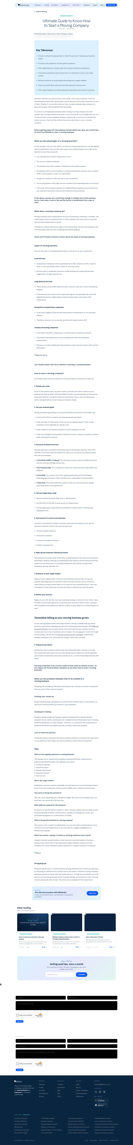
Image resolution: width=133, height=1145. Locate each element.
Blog (58, 1090)
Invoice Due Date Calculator (76, 1121)
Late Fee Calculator (46, 1133)
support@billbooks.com (102, 1084)
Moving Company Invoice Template (70, 635)
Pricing (46, 5)
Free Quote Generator (20, 1121)
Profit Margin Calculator (48, 1118)
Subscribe (81, 974)
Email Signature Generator (21, 1130)
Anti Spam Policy (114, 1140)
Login (77, 1084)
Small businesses (81, 1093)
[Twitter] (96, 1092)
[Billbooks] (25, 1081)
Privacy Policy (93, 1140)
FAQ (58, 1093)
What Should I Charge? (20, 1133)
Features (38, 5)
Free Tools (76, 5)
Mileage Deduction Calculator (76, 1124)
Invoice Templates (82, 1090)
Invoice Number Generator (75, 1118)
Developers (61, 1087)
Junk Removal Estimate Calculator (104, 1130)
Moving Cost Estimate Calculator (104, 1133)
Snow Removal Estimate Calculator (105, 1127)
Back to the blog (41, 11)
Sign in (102, 5)
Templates (86, 5)
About (59, 1096)
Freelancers (80, 1096)
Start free (92, 893)
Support (95, 5)
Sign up (78, 1087)
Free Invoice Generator (21, 1118)
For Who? (54, 5)
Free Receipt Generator (21, 1124)
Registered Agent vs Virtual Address (51, 1130)
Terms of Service (103, 1140)
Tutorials (60, 1084)
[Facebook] (100, 1092)
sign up (80, 632)
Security (41, 1096)
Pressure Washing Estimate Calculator (79, 1127)
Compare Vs (65, 5)
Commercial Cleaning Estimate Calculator (106, 1124)
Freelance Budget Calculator (49, 1124)
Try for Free (111, 5)
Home (86, 1140)
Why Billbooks (43, 1093)
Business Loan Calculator (48, 1127)
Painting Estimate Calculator (103, 1118)
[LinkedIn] (104, 1092)
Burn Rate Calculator (47, 1121)
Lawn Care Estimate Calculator (103, 1121)
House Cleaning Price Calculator (77, 1130)
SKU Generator (18, 1127)
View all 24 (26, 1114)
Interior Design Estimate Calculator (78, 1133)
